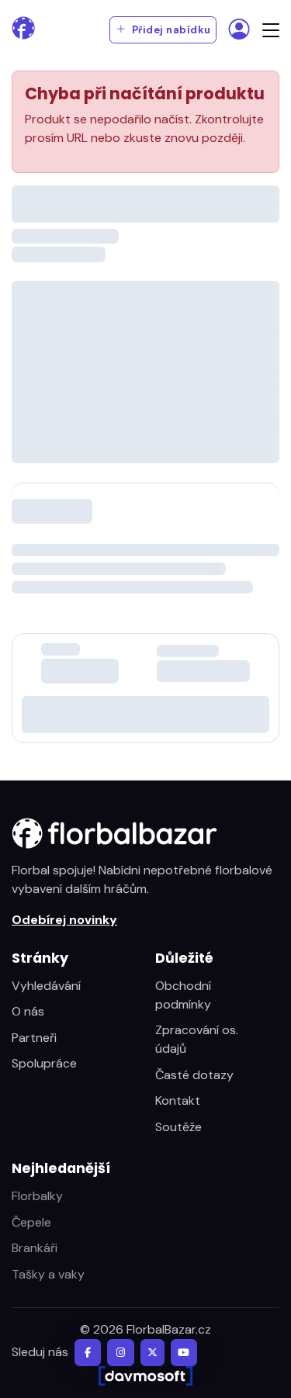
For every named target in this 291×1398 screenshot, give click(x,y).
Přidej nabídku (170, 29)
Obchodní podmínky (183, 995)
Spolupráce (44, 1063)
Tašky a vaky (48, 1274)
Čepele (31, 1222)
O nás (28, 1011)
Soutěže (178, 1127)
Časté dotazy (194, 1075)
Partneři (34, 1037)
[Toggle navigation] (270, 30)
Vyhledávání (46, 986)
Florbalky (37, 1196)
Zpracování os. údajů (196, 1039)
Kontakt (177, 1100)
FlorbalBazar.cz (168, 1329)
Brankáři (34, 1248)
